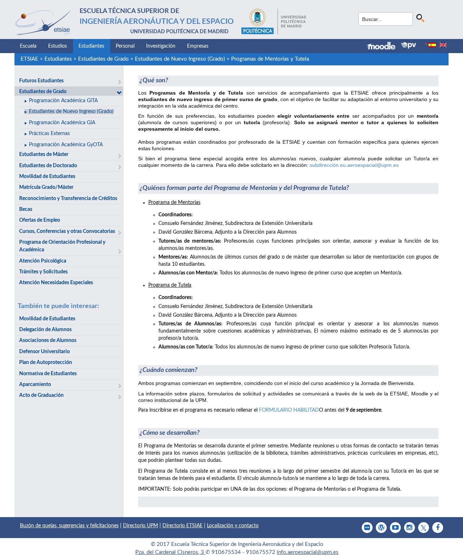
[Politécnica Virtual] (408, 45)
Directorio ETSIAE (182, 525)
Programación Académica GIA (62, 122)
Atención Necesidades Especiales (56, 282)
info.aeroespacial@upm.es (308, 552)
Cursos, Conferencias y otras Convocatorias (67, 231)
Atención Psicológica (42, 261)
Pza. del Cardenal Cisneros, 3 (170, 552)
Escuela (28, 46)
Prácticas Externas (49, 133)
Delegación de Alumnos (45, 329)
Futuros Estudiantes (41, 80)
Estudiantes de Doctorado (48, 165)
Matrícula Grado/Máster (46, 187)
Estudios (57, 46)
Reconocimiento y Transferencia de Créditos (68, 198)
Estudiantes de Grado (103, 59)
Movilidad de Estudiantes (47, 176)
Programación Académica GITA (63, 100)
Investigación (160, 46)
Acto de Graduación (41, 395)
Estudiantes (91, 46)
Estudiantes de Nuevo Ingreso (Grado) (180, 59)
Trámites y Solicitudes (43, 271)
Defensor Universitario (44, 351)
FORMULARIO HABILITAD (289, 410)
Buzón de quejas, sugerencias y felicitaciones (69, 525)
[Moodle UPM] (384, 46)
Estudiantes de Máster (43, 154)
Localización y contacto (233, 525)
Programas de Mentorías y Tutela (270, 59)
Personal (125, 46)
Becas (25, 209)
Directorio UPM (140, 525)
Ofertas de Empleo (39, 220)
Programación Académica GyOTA (66, 144)
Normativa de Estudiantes (48, 373)
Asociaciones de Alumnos (47, 340)
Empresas (197, 46)
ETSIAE (29, 59)
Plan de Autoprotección (45, 362)
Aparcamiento (35, 384)
